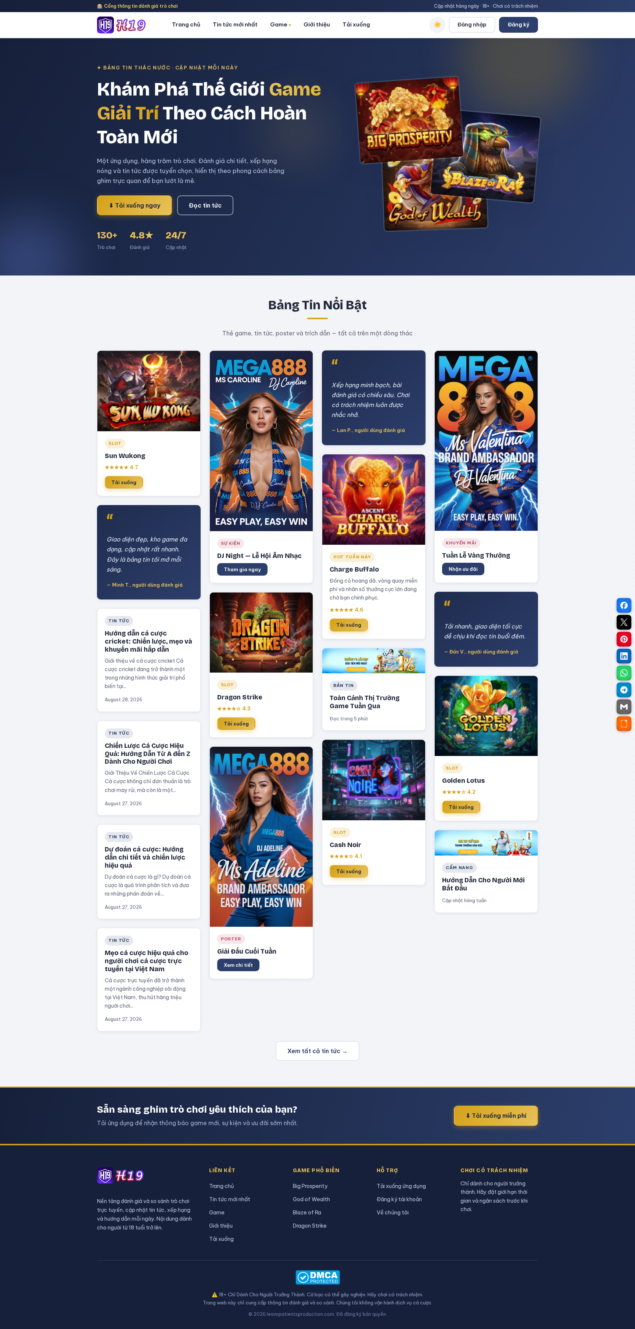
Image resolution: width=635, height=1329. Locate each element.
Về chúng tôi (393, 1212)
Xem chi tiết (238, 965)
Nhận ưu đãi (463, 569)
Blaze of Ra (307, 1212)
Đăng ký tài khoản (399, 1199)
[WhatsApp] (624, 673)
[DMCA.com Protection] (317, 1277)
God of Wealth (311, 1199)
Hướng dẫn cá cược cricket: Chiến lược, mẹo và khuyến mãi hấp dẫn (148, 641)
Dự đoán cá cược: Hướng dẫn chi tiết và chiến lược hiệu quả (145, 857)
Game (280, 24)
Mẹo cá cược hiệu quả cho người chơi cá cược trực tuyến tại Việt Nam (146, 961)
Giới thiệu (317, 24)
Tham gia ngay (242, 569)
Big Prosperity (310, 1185)
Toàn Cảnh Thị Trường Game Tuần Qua (364, 702)
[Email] (624, 706)
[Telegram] (624, 689)
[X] (624, 622)
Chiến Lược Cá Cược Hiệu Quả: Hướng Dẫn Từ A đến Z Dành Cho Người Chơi (147, 754)
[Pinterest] (624, 639)
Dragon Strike (310, 1225)
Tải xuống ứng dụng (401, 1185)
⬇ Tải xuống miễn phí (496, 1115)
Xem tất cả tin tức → (317, 1051)
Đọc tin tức (205, 205)
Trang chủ (186, 24)
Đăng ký (518, 24)
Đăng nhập (472, 24)
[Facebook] (624, 605)
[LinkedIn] (624, 656)
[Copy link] (624, 723)
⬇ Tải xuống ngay (134, 205)
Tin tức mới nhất (235, 24)
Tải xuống (356, 24)
